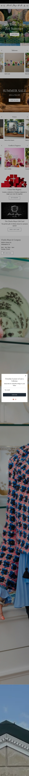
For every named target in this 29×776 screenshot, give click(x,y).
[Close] (25, 375)
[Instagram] (15, 399)
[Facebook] (13, 399)
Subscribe (14, 394)
